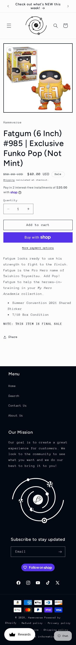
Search (13, 396)
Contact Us (17, 405)
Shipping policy (56, 630)
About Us (15, 415)
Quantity (10, 200)
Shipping (9, 180)
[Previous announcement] (8, 6)
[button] (9, 25)
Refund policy (32, 623)
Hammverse (35, 617)
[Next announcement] (68, 6)
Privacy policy (59, 623)
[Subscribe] (60, 552)
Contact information (40, 636)
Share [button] (13, 337)
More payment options (38, 247)
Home (12, 386)
